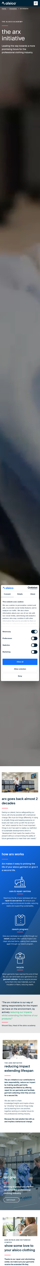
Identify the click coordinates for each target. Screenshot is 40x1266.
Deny (20, 676)
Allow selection (20, 669)
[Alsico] (9, 3)
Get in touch (10, 1200)
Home (4, 9)
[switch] (34, 638)
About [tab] (32, 594)
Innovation (13, 9)
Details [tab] (20, 594)
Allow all (20, 662)
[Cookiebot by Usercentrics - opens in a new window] (28, 588)
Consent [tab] (7, 594)
